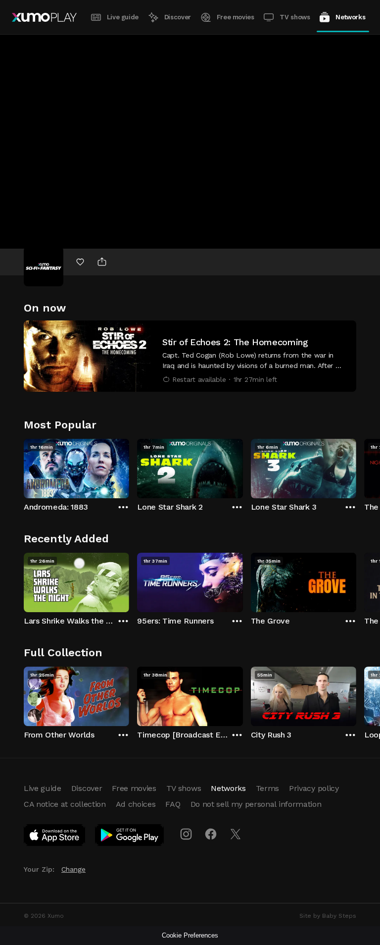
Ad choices (136, 804)
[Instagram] (186, 834)
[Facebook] (210, 834)
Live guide (123, 17)
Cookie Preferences (190, 935)
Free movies (235, 17)
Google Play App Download (130, 837)
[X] (235, 834)
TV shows (295, 17)
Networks (350, 17)
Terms (267, 788)
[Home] (44, 17)
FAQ (172, 804)
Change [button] (73, 869)
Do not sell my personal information (256, 804)
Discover (177, 17)
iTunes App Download (55, 837)
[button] (190, 356)
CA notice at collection (65, 804)
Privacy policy (314, 788)
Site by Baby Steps (327, 915)
